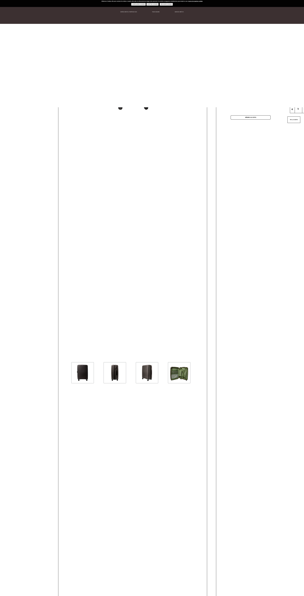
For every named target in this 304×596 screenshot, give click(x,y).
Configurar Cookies (138, 4)
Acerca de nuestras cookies (195, 1)
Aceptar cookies (152, 4)
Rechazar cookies (166, 4)
